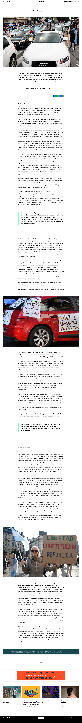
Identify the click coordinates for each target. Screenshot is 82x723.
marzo (44, 121)
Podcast (39, 4)
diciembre (37, 121)
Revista (30, 4)
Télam (54, 88)
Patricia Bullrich (31, 123)
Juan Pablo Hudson (67, 705)
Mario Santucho (43, 88)
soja (29, 247)
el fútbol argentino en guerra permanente (10, 701)
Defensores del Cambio (26, 125)
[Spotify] (7, 1)
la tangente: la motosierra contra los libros (50, 701)
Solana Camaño (8, 705)
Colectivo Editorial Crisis (30, 706)
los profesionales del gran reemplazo (68, 701)
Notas (34, 4)
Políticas (41, 662)
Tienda (43, 4)
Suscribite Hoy (67, 1)
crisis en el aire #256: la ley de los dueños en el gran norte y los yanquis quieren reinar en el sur (31, 702)
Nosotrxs (48, 4)
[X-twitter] (3, 1)
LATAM (38, 182)
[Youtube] (9, 1)
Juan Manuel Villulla (33, 88)
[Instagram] (5, 1)
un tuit (24, 462)
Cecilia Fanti (47, 705)
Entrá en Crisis (75, 1)
